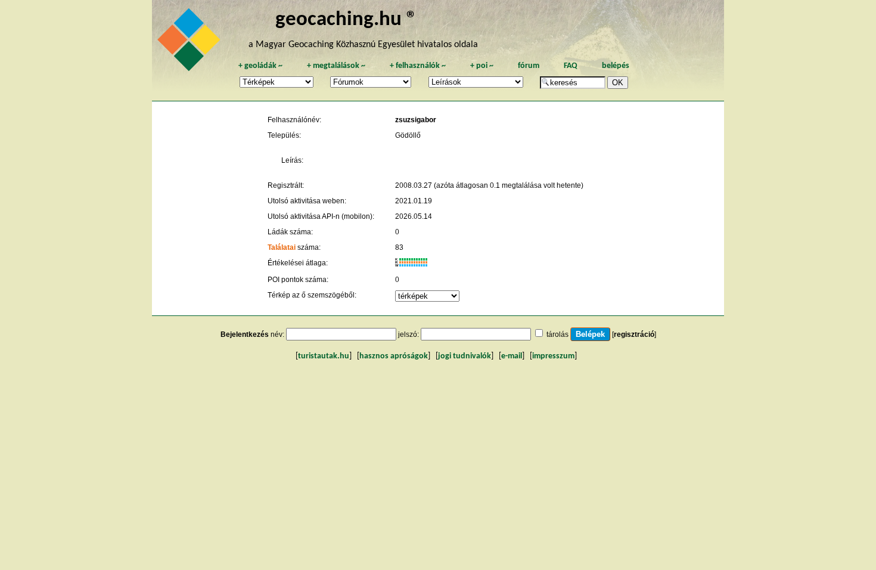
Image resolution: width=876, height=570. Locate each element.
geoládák (260, 66)
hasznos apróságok (393, 356)
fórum (528, 66)
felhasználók (418, 66)
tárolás (557, 334)
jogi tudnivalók (464, 356)
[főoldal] (190, 43)
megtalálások (336, 66)
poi (481, 66)
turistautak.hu (323, 356)
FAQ (570, 66)
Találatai (282, 247)
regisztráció (634, 334)
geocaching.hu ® (346, 20)
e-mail (511, 356)
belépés (615, 66)
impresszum (553, 356)
